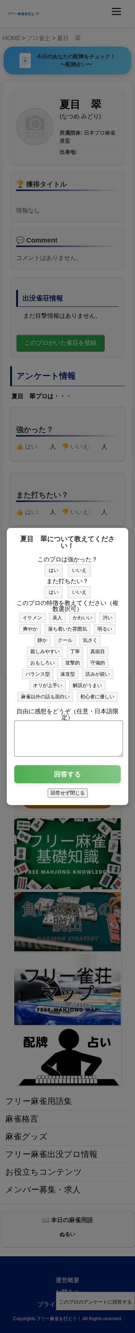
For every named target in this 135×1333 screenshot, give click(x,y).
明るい (105, 629)
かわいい (82, 617)
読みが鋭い (98, 674)
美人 (57, 617)
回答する (67, 774)
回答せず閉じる (68, 793)
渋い (107, 617)
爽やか (30, 629)
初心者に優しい (97, 696)
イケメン (32, 617)
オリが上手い (47, 685)
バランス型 (38, 674)
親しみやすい (45, 651)
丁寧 (75, 651)
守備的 (97, 663)
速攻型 (67, 674)
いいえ (79, 570)
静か (42, 640)
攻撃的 (72, 663)
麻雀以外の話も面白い (45, 696)
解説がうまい (87, 685)
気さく (90, 640)
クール (65, 640)
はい (53, 570)
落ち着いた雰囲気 (67, 629)
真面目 (97, 651)
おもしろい (42, 663)
